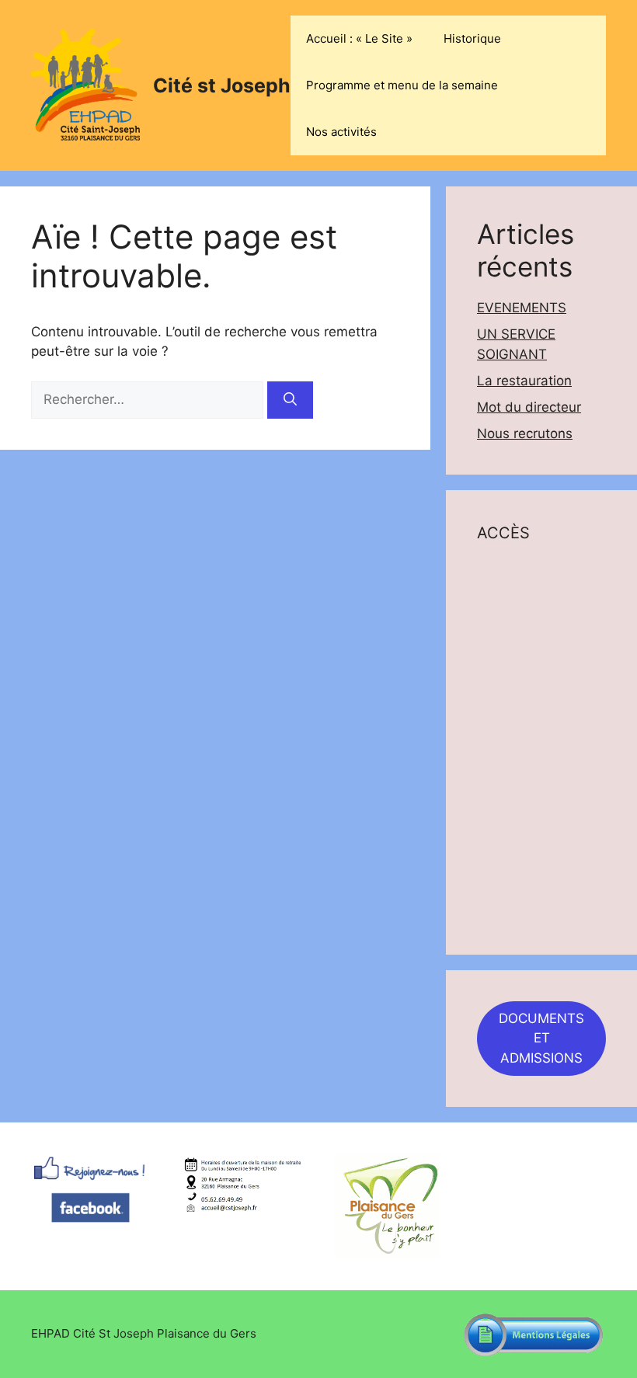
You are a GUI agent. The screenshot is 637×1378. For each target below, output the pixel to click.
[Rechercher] (290, 400)
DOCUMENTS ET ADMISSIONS (541, 1038)
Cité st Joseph (222, 85)
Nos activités (341, 131)
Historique (472, 38)
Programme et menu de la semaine (402, 85)
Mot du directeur (529, 407)
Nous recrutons (525, 433)
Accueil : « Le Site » (359, 38)
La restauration (524, 380)
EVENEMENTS (521, 307)
